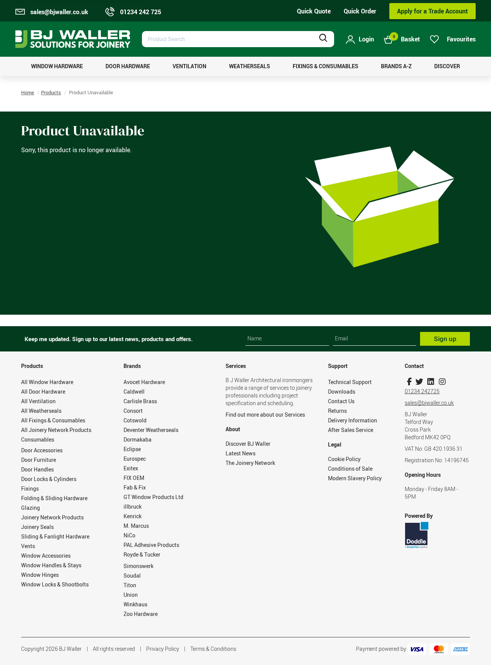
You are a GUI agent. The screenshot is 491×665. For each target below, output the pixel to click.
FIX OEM (134, 477)
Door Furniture (38, 459)
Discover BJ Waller (248, 443)
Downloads (341, 391)
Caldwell (134, 391)
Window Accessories (46, 555)
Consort (133, 410)
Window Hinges (40, 574)
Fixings (30, 488)
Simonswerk (138, 566)
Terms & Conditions (213, 648)
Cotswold (135, 420)
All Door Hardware (43, 391)
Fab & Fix (135, 487)
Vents (28, 546)
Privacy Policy (162, 648)
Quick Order (360, 11)
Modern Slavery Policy (355, 478)
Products (51, 92)
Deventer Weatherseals (151, 429)
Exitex (131, 468)
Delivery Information (352, 420)
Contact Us (341, 401)
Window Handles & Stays (51, 565)
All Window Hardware (47, 382)
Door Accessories (42, 450)
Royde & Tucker (142, 554)
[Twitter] (419, 381)
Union (131, 594)
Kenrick (133, 516)
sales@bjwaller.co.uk (429, 402)
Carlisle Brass (140, 401)
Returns (337, 410)
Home (27, 92)
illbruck (133, 506)
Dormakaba (138, 439)
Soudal (132, 575)
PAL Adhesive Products (151, 544)
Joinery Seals (37, 526)
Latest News (240, 453)
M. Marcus (136, 525)
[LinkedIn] (430, 381)
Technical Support (350, 382)
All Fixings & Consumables (53, 420)
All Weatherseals (41, 410)
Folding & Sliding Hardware (54, 498)
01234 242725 (422, 391)
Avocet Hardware (144, 382)
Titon (130, 585)
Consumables (37, 439)
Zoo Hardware (141, 613)
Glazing (30, 507)
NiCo (129, 535)
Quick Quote (314, 11)
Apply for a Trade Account (432, 11)
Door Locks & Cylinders (48, 479)
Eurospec (135, 458)
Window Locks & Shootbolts (55, 584)
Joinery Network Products (52, 517)
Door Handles (37, 469)
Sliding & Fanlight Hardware (55, 536)
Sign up (445, 338)
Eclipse (132, 449)
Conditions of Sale (350, 468)
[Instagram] (442, 381)
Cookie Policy (344, 459)
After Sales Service (350, 429)
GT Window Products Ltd (153, 497)
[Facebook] (409, 381)
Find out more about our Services (265, 414)
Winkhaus (135, 604)
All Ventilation (38, 401)
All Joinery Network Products (56, 429)
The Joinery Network (250, 462)
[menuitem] (57, 66)
